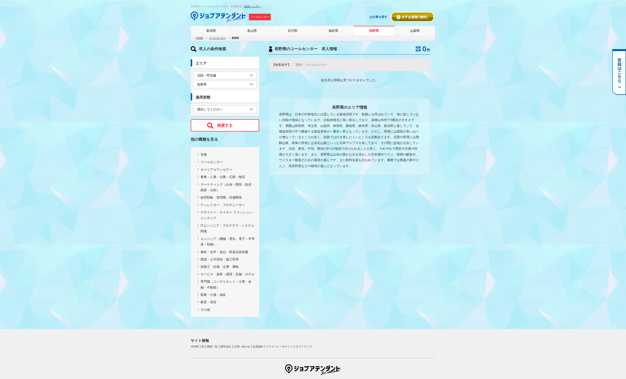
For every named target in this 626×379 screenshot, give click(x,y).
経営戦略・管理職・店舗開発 (221, 197)
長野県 (374, 31)
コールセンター (217, 38)
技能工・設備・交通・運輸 (220, 266)
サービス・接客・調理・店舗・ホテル (228, 274)
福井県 (333, 31)
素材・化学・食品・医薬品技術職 (224, 252)
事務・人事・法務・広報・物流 (223, 177)
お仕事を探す (378, 17)
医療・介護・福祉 (213, 295)
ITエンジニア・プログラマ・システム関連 (227, 228)
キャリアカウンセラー (216, 169)
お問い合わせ (242, 346)
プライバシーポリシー (279, 346)
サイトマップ (304, 346)
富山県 (252, 31)
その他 (205, 310)
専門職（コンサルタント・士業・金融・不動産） (226, 284)
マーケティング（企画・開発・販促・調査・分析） (228, 187)
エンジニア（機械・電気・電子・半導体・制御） (228, 241)
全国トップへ (252, 6)
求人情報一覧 (209, 346)
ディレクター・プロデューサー (223, 205)
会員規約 (258, 346)
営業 (204, 154)
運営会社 (225, 346)
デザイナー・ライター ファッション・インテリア (228, 215)
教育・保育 (208, 302)
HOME (199, 38)
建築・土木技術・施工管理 (220, 259)
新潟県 (211, 31)
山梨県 (415, 31)
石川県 (292, 31)
